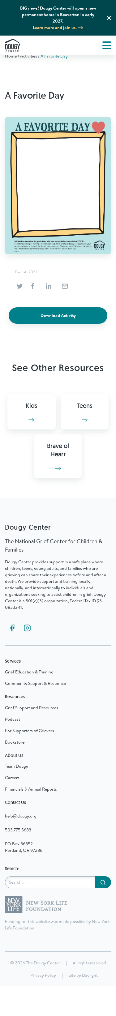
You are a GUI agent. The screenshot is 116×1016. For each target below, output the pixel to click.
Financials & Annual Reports (31, 789)
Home (11, 56)
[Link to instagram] (27, 628)
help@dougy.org (21, 816)
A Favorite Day (54, 56)
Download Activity (58, 315)
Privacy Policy (43, 975)
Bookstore (14, 742)
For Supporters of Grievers (29, 731)
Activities (28, 56)
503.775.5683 (18, 830)
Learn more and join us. (55, 27)
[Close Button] (109, 18)
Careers (12, 778)
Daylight (90, 975)
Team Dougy (16, 766)
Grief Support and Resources (31, 708)
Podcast (12, 719)
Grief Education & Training (29, 672)
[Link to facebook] (12, 628)
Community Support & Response (35, 683)
